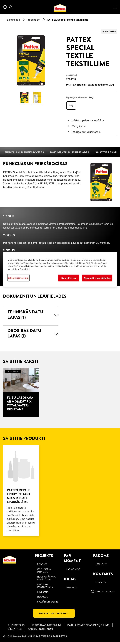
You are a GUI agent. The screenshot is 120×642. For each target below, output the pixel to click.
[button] (30, 314)
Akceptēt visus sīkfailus (97, 278)
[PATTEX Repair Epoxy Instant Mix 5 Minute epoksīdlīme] (21, 490)
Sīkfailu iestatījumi (18, 278)
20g (71, 105)
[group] (30, 69)
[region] (60, 269)
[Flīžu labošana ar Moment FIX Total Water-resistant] (21, 392)
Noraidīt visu (68, 278)
